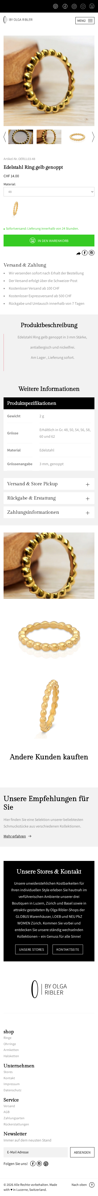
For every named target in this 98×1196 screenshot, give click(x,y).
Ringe (7, 1038)
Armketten (11, 1050)
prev (5, 137)
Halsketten (11, 1056)
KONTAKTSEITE (67, 949)
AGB (7, 1112)
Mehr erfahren (15, 836)
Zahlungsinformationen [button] (33, 512)
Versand (9, 1106)
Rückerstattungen (16, 1124)
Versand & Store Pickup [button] (32, 484)
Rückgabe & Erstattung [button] (31, 498)
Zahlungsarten (14, 1118)
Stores (8, 1072)
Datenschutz (12, 1090)
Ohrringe (10, 1044)
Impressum (12, 1084)
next (93, 137)
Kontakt (9, 1078)
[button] (91, 6)
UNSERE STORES (31, 949)
